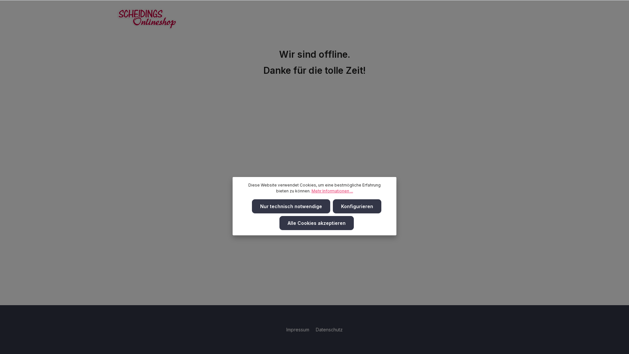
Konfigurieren (357, 206)
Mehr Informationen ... (332, 190)
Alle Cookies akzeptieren (317, 223)
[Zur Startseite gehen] (147, 19)
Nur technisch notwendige (291, 206)
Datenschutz (329, 329)
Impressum (298, 329)
